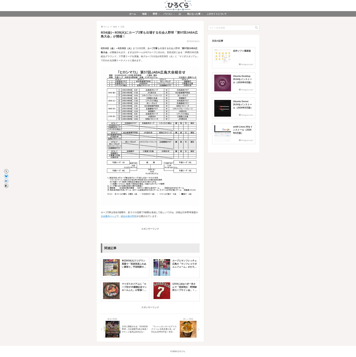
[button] (6, 186)
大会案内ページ (108, 216)
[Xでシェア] (6, 171)
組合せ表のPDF (129, 216)
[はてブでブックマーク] (6, 181)
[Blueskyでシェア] (6, 176)
